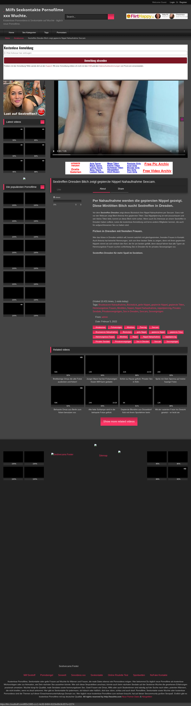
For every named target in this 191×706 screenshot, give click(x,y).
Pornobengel (46, 675)
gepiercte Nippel (159, 305)
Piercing (143, 327)
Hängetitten (147, 697)
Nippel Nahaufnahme (145, 308)
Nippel (130, 308)
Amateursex (19, 38)
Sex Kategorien (29, 32)
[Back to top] (182, 697)
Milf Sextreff (29, 675)
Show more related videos (119, 421)
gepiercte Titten (176, 305)
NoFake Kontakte (158, 675)
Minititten (121, 308)
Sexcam (144, 311)
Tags (46, 32)
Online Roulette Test (118, 675)
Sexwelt (62, 675)
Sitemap (103, 455)
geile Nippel (144, 305)
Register (183, 2)
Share (120, 189)
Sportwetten (139, 675)
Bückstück (132, 305)
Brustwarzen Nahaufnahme (112, 305)
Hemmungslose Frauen (104, 308)
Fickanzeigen (116, 327)
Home (11, 32)
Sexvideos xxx (78, 675)
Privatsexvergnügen (112, 311)
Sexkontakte (97, 675)
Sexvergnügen (156, 311)
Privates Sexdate (103, 341)
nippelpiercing (164, 308)
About (102, 189)
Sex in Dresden (130, 311)
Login (172, 2)
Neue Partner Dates (131, 697)
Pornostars (61, 32)
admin (105, 317)
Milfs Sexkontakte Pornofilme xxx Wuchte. (33, 12)
